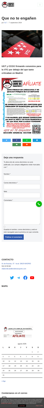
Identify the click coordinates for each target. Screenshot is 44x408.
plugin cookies (39, 405)
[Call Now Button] (39, 204)
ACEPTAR (22, 405)
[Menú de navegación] (39, 5)
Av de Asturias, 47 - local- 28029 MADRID (16, 263)
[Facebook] (25, 277)
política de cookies (6, 403)
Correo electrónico (11, 183)
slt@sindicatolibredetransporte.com (14, 269)
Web (5, 191)
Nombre (7, 174)
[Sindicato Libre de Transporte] (8, 4)
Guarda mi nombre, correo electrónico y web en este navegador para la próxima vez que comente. (21, 231)
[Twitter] (12, 277)
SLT (5, 22)
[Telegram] (18, 277)
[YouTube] (32, 277)
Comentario (8, 200)
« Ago (4, 381)
